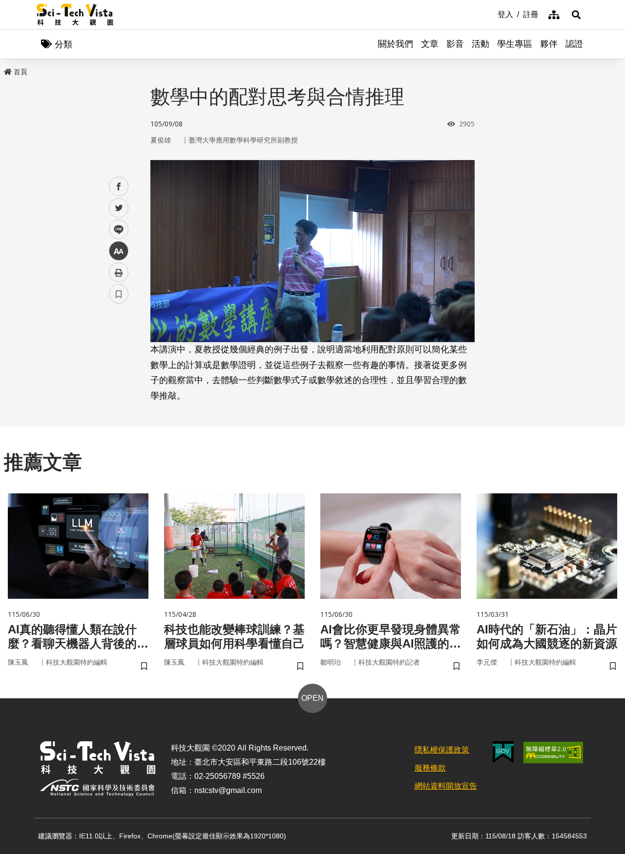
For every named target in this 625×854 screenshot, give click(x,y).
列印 (118, 272)
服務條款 (430, 768)
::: (491, 13)
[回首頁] (75, 14)
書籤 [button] (118, 294)
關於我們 (395, 44)
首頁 (20, 72)
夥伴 (549, 44)
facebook (118, 187)
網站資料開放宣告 (446, 786)
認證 (574, 44)
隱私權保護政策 (442, 750)
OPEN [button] (312, 698)
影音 (455, 44)
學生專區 (514, 44)
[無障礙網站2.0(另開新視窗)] (553, 752)
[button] (576, 14)
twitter (118, 208)
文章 (429, 44)
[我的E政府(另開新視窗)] (503, 752)
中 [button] (119, 251)
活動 (480, 44)
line (115, 229)
